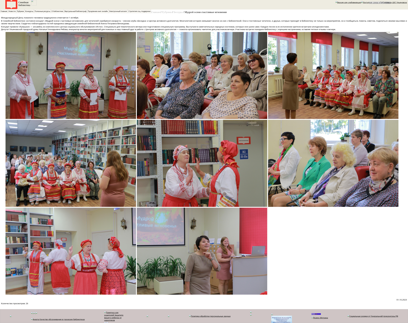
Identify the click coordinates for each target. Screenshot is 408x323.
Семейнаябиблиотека (24, 3)
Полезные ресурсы (42, 11)
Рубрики (20, 11)
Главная (4, 11)
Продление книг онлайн (98, 11)
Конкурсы (29, 11)
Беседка (178, 12)
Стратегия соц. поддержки (139, 11)
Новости (12, 11)
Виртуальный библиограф (75, 11)
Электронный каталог (118, 11)
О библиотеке (57, 11)
